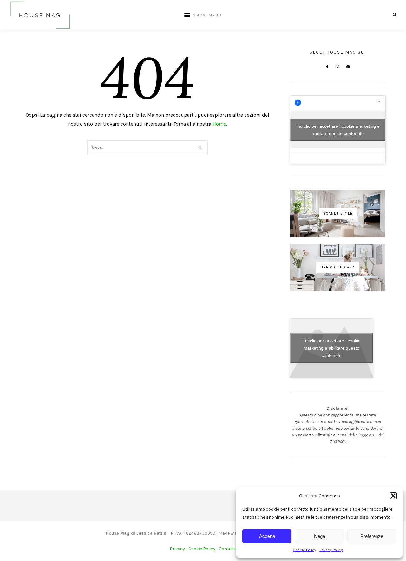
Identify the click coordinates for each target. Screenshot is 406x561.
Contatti (227, 548)
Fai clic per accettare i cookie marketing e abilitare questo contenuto (338, 130)
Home (219, 124)
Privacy (177, 548)
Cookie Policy (304, 550)
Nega (319, 536)
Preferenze (371, 536)
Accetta (267, 536)
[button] (393, 496)
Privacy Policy (331, 550)
